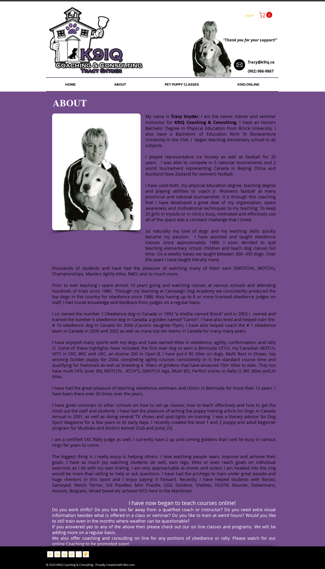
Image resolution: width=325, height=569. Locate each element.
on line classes (207, 527)
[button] (266, 15)
